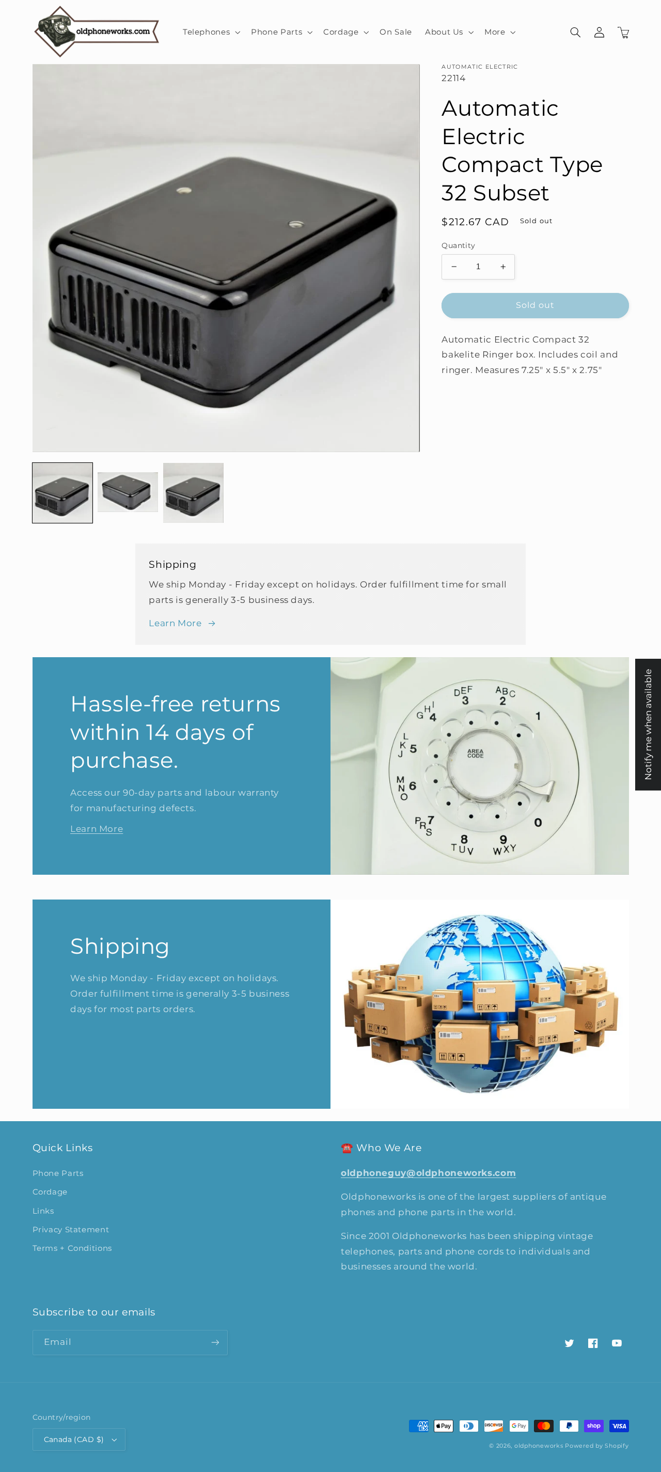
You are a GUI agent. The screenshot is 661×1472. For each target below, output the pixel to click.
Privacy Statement (71, 1229)
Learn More (175, 623)
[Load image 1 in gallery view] (62, 493)
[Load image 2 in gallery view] (128, 493)
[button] (210, 32)
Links (43, 1211)
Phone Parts (58, 1173)
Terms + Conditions (72, 1248)
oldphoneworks (538, 1446)
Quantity (458, 245)
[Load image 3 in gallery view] (193, 493)
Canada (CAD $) (74, 1439)
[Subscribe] (215, 1342)
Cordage (50, 1192)
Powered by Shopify (596, 1446)
